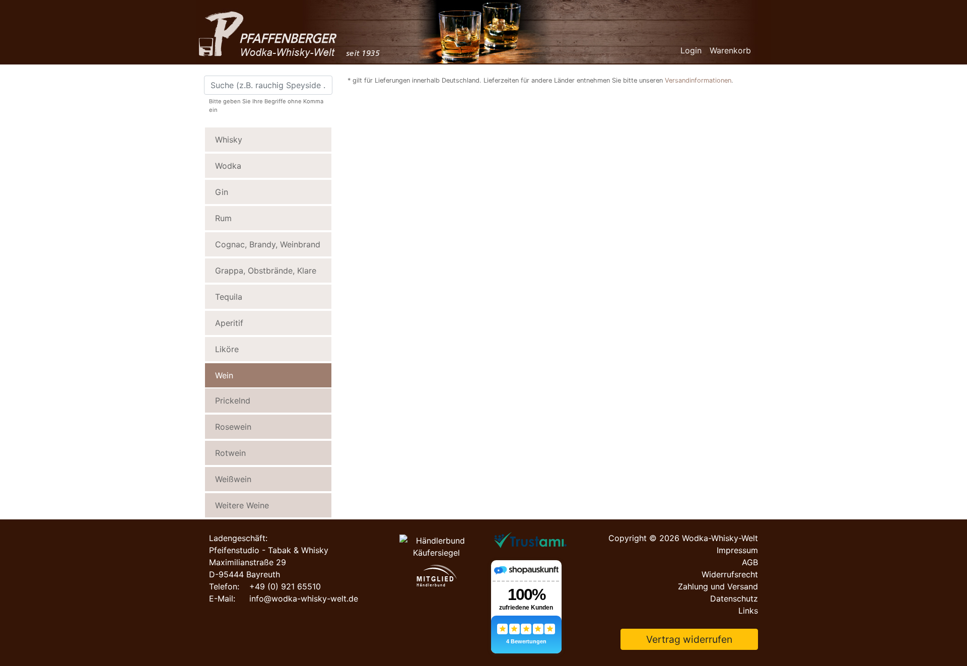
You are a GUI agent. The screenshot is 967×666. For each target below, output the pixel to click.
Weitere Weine (242, 505)
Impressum (737, 550)
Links (748, 611)
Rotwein (230, 453)
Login (691, 50)
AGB (750, 562)
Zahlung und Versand (718, 586)
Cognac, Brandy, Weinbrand (267, 244)
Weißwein (233, 479)
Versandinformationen (698, 80)
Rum (223, 218)
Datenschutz (734, 598)
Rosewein (233, 427)
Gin (221, 192)
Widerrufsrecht (730, 574)
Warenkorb (730, 50)
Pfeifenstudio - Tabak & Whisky (268, 550)
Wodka (228, 166)
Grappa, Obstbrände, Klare (265, 270)
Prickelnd (232, 400)
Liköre (227, 349)
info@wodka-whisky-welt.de (303, 598)
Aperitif (229, 323)
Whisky (228, 140)
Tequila (228, 297)
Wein (224, 375)
